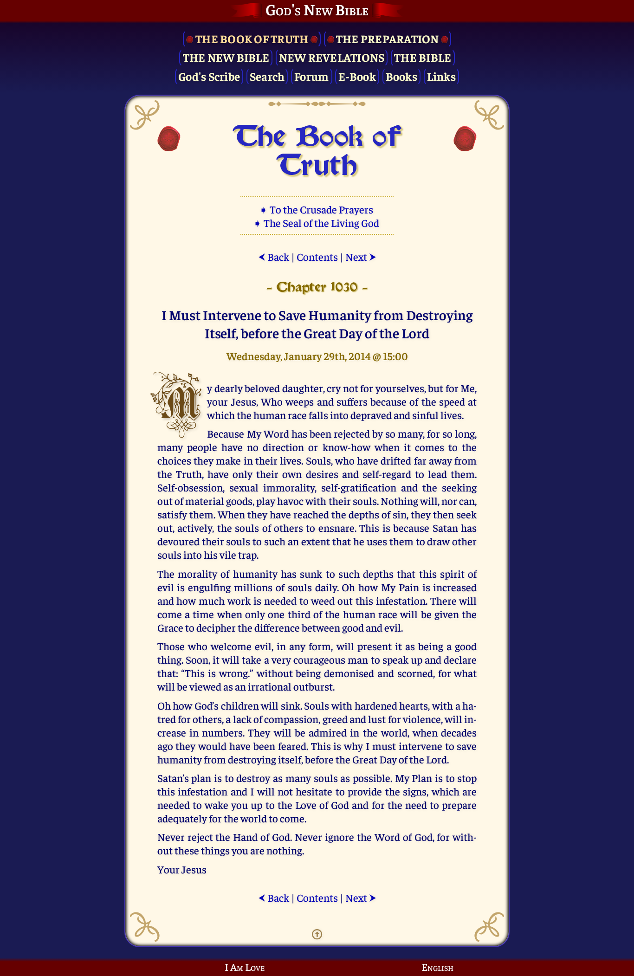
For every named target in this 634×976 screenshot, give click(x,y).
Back (273, 256)
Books (401, 76)
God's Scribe (209, 76)
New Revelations (332, 57)
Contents (317, 256)
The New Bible (226, 57)
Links (441, 76)
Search (267, 76)
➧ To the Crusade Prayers (317, 209)
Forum (311, 76)
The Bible (422, 57)
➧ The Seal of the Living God (317, 222)
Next (360, 256)
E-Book (357, 76)
